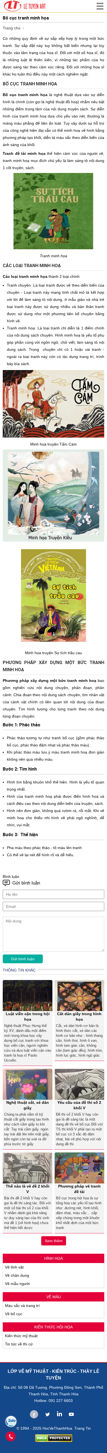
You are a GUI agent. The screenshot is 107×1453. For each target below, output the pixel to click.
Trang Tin (82, 1428)
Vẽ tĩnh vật (14, 1267)
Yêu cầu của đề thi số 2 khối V (79, 1105)
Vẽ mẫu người (17, 1283)
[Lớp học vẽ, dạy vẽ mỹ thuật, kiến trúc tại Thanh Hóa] (37, 6)
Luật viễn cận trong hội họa (28, 1016)
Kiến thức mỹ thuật (21, 1336)
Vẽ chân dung (17, 1275)
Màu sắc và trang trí (22, 1305)
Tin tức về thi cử (19, 1344)
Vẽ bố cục (13, 1314)
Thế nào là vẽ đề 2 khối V (27, 1189)
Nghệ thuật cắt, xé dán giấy (27, 1105)
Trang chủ (11, 28)
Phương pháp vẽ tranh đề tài (79, 1189)
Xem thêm (54, 1241)
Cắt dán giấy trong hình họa (79, 1016)
